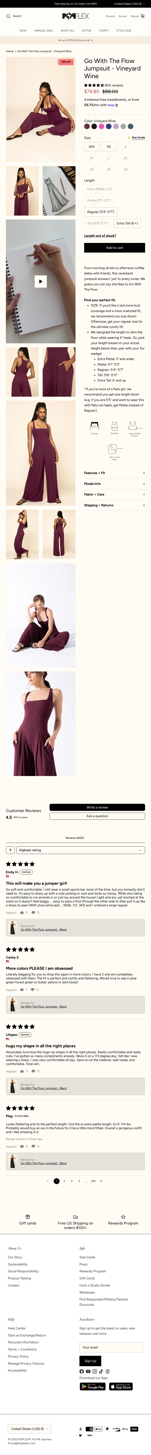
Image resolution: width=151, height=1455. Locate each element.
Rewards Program (92, 1271)
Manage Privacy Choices (26, 1363)
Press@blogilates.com (21, 1443)
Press (83, 1264)
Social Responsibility (23, 1271)
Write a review (97, 807)
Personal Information (23, 1342)
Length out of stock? (100, 236)
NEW (23, 30)
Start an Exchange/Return (27, 1335)
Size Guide (87, 1257)
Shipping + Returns (98, 505)
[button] (75, 40)
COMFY (104, 30)
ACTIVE (86, 30)
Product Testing (19, 1278)
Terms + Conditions (22, 1349)
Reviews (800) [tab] (75, 838)
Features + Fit (94, 473)
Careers (13, 1285)
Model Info (92, 484)
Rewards (110, 16)
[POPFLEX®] (75, 16)
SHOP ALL (67, 30)
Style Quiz (123, 30)
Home (10, 51)
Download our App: (93, 1378)
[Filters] (10, 850)
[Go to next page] (102, 1181)
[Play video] (41, 281)
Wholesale (87, 1292)
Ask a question (97, 816)
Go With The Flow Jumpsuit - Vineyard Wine (44, 51)
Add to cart (114, 248)
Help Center (17, 1328)
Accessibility (17, 1370)
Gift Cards (87, 1278)
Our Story (15, 1257)
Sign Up (90, 1361)
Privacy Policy (18, 1356)
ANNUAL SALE (43, 30)
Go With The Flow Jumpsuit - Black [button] (44, 929)
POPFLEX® (24, 1439)
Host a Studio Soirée (94, 1285)
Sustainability (18, 1264)
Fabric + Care (94, 494)
